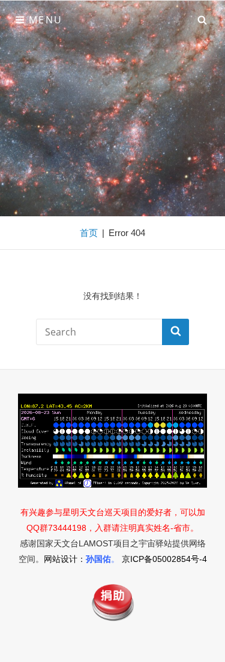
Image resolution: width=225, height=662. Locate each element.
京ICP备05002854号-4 (164, 559)
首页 (89, 233)
